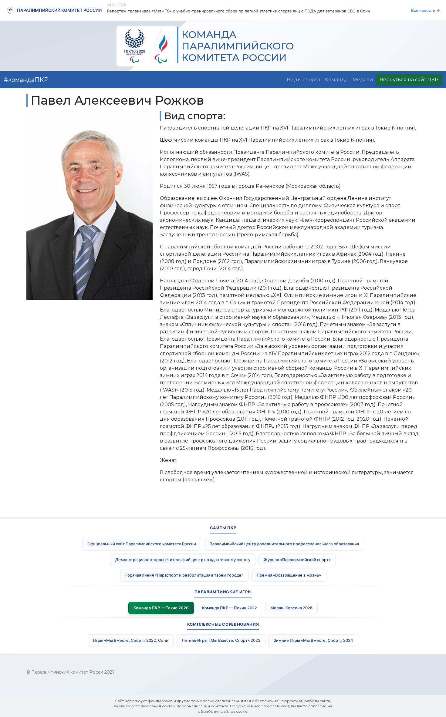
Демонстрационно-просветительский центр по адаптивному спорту (182, 559)
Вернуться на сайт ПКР (409, 79)
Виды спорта (303, 79)
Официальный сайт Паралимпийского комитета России (141, 543)
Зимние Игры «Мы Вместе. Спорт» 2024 (313, 640)
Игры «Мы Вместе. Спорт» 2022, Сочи (130, 640)
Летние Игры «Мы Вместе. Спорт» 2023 (221, 640)
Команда (336, 79)
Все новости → (425, 10)
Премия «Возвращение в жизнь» (289, 575)
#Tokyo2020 (22, 79)
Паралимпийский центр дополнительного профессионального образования (284, 543)
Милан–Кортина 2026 (291, 607)
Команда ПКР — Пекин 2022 (229, 607)
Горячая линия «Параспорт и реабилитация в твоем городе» (184, 575)
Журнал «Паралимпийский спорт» (297, 559)
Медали (363, 79)
